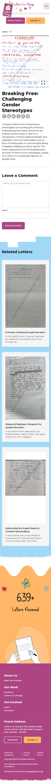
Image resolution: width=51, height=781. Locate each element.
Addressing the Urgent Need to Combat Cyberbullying (22, 530)
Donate (34, 20)
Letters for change (13, 695)
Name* (5, 210)
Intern (7, 707)
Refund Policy (40, 754)
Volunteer (8, 710)
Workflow (8, 692)
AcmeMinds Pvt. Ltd (35, 771)
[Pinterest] (23, 116)
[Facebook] (4, 116)
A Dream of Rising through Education (25, 332)
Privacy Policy (27, 754)
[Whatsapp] (18, 116)
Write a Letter (14, 20)
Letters (5, 32)
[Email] (14, 116)
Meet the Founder (12, 680)
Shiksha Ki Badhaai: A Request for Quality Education (23, 426)
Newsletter (13, 740)
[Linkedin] (9, 116)
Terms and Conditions (8, 754)
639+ (25, 598)
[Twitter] (28, 116)
